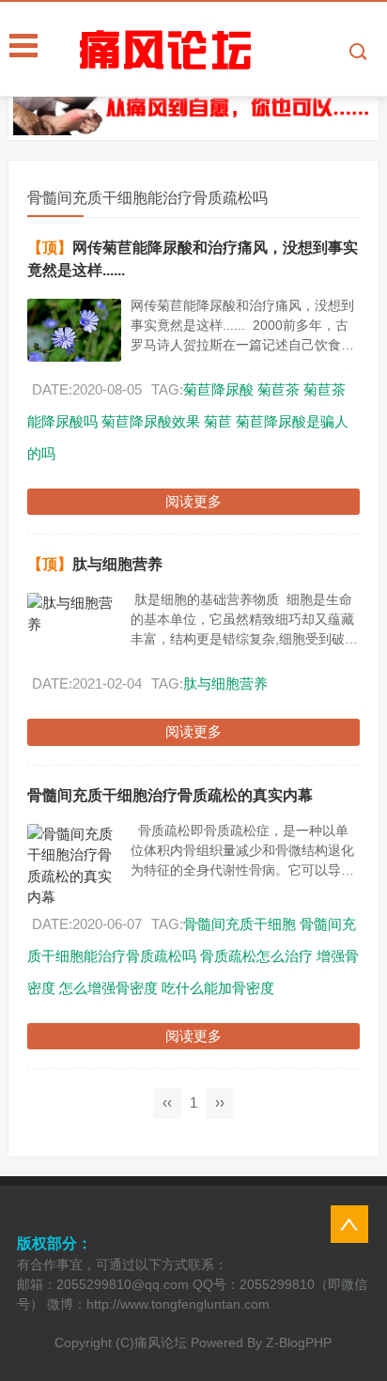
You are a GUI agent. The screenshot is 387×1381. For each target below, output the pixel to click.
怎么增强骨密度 (108, 988)
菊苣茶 (278, 389)
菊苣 (218, 421)
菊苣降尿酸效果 (150, 421)
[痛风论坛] (231, 50)
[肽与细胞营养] (74, 614)
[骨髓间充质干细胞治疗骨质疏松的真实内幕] (74, 866)
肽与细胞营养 (117, 564)
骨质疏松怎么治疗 (256, 956)
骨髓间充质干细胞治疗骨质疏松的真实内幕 (170, 795)
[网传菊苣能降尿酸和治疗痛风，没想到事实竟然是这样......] (74, 330)
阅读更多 (193, 501)
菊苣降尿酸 (218, 389)
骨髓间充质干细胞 (239, 924)
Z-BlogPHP (299, 1342)
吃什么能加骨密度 (218, 988)
